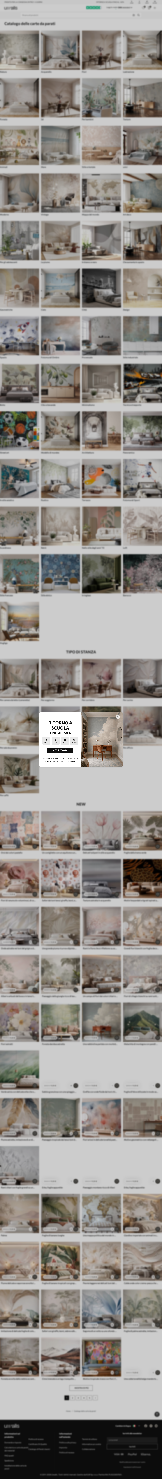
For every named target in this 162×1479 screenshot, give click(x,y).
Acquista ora (60, 750)
